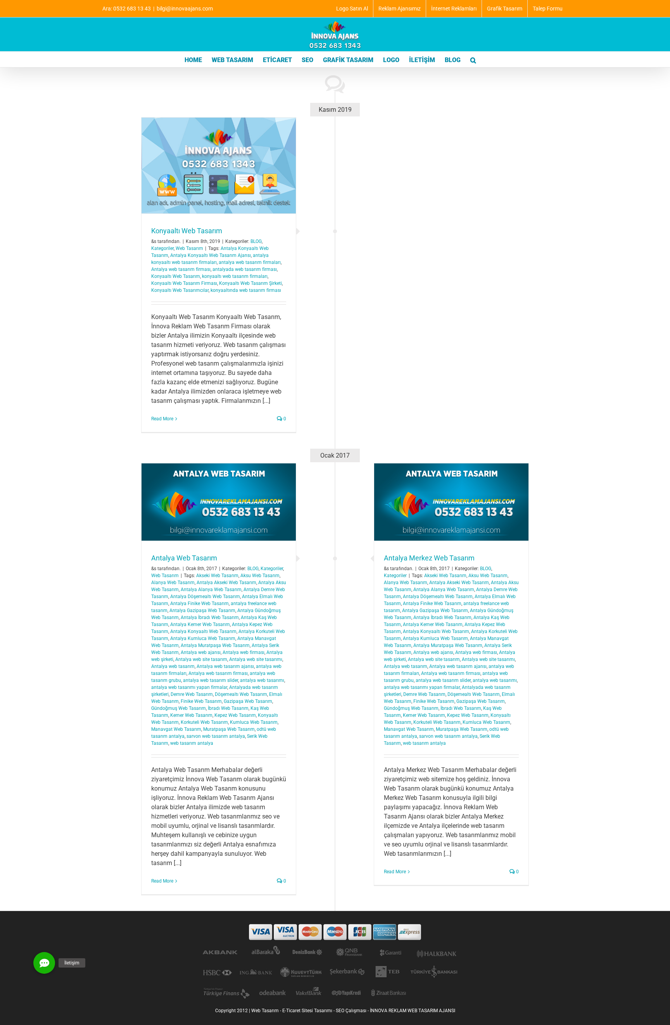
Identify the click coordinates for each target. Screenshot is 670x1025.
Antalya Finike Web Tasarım (432, 603)
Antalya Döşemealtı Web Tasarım (438, 596)
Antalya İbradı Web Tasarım (442, 617)
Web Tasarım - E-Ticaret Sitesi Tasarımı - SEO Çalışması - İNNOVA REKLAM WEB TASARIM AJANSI (353, 1010)
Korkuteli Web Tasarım (437, 722)
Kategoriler (162, 248)
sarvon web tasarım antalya (448, 736)
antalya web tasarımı (495, 680)
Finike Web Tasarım (433, 701)
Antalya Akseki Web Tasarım (459, 582)
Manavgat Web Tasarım (409, 729)
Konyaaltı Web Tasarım (186, 231)
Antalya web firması (476, 652)
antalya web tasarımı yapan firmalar (422, 687)
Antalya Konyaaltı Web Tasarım (436, 631)
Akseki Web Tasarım (445, 575)
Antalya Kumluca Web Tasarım (435, 638)
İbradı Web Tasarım (460, 708)
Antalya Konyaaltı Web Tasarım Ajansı (210, 255)
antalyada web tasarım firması (244, 269)
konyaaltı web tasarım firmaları (235, 276)
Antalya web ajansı (433, 652)
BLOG (256, 241)
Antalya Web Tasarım (184, 558)
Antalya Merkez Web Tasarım (429, 558)
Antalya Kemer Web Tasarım (433, 624)
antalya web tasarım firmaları (250, 262)
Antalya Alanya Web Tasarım (443, 589)
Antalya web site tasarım (434, 659)
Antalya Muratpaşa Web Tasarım (447, 645)
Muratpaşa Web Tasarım (461, 729)
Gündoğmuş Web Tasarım (411, 708)
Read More (162, 418)
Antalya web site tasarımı (488, 659)
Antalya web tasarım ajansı (458, 666)
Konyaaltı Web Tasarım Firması (184, 283)
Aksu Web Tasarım (488, 575)
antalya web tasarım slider (443, 680)
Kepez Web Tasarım (468, 715)
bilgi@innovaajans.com (185, 8)
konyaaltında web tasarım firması (246, 290)
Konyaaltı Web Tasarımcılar (180, 290)
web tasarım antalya (424, 743)
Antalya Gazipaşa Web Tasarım (435, 610)
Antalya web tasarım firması (181, 269)
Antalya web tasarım (405, 666)
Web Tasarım (189, 248)
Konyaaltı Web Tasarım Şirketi (250, 283)
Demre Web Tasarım (424, 694)
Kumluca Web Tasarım (486, 722)
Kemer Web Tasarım (424, 715)
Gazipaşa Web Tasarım (480, 701)
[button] (473, 59)
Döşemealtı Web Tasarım (473, 694)
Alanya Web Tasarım (405, 582)
